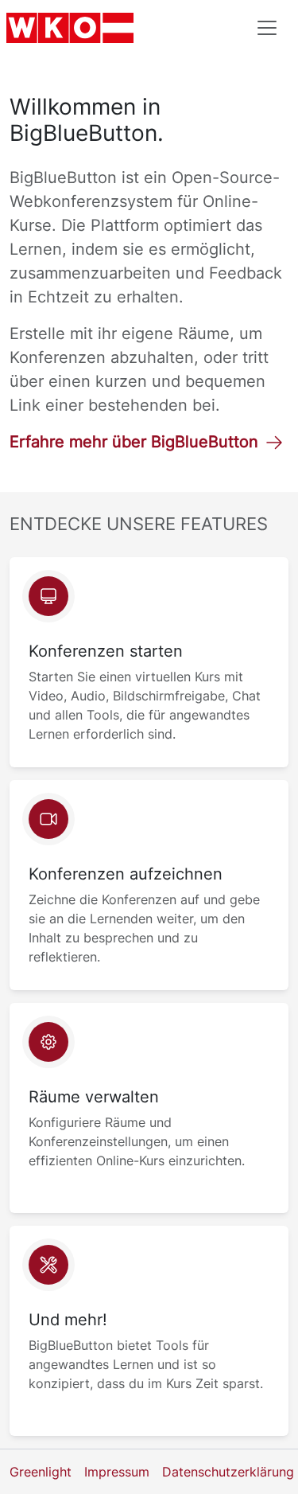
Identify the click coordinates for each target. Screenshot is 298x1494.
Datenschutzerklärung (228, 1472)
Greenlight (41, 1472)
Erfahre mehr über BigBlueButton (134, 441)
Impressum (116, 1472)
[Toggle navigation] (267, 28)
